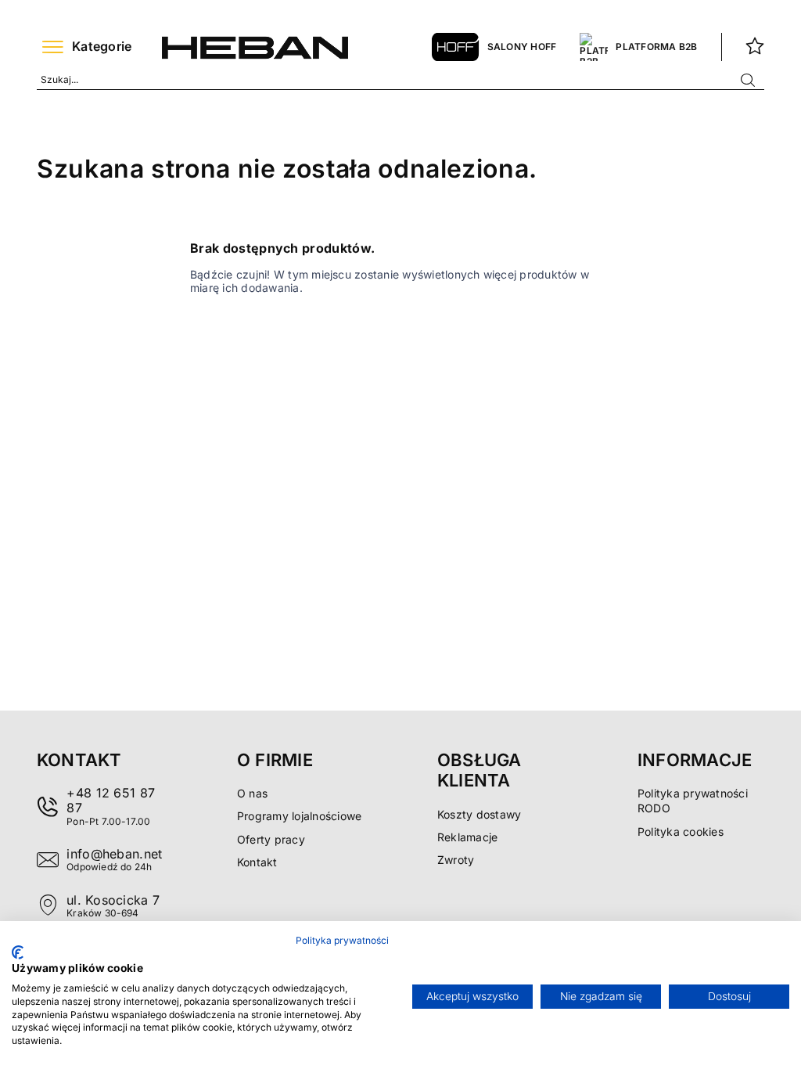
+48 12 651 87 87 (110, 800)
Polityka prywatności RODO (693, 800)
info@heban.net (114, 854)
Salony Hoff (522, 46)
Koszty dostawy (479, 814)
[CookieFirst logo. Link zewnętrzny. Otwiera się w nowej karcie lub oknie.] (17, 952)
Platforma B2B (656, 46)
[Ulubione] (754, 47)
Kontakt (257, 862)
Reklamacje (467, 837)
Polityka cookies (681, 831)
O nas (252, 793)
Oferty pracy (271, 839)
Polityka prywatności (342, 940)
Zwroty (455, 859)
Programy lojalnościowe (299, 815)
